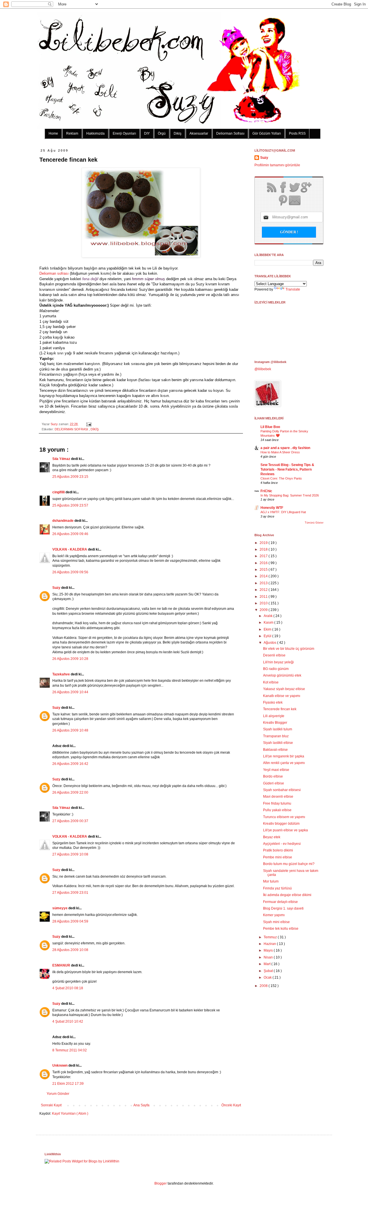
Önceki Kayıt (231, 1105)
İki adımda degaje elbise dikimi (287, 895)
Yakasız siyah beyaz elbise (284, 689)
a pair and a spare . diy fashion (285, 448)
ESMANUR (61, 965)
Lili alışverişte (273, 716)
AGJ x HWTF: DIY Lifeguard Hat (283, 512)
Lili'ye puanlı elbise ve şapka (285, 830)
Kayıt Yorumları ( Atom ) (70, 1114)
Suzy (55, 424)
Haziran (270, 944)
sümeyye (60, 908)
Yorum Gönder (58, 1094)
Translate (292, 289)
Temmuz (271, 937)
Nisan (269, 957)
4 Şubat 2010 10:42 (67, 1021)
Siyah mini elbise (276, 922)
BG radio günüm (276, 669)
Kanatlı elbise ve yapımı (281, 696)
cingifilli (59, 492)
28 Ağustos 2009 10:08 (70, 950)
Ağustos (270, 643)
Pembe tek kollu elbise (280, 929)
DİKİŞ (95, 429)
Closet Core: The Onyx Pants (281, 478)
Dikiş (177, 133)
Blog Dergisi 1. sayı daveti (283, 908)
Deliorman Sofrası (230, 133)
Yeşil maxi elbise (276, 770)
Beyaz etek (271, 837)
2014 (264, 576)
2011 (264, 597)
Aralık (268, 616)
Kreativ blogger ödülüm (281, 824)
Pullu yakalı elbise (277, 810)
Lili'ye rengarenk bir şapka (283, 756)
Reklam (72, 133)
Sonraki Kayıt (51, 1105)
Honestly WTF (271, 508)
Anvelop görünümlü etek (282, 675)
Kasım (269, 622)
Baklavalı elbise (275, 750)
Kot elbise (271, 682)
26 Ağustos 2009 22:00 (70, 792)
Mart (267, 964)
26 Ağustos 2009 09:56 (70, 572)
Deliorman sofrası (54, 273)
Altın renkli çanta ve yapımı (284, 763)
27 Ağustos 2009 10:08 (70, 854)
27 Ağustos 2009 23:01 (70, 893)
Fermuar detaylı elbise (280, 902)
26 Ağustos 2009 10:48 (70, 730)
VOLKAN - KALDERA (70, 549)
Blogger (160, 1183)
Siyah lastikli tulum (277, 729)
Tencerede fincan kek (279, 709)
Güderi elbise (273, 783)
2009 (264, 610)
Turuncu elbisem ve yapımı (284, 817)
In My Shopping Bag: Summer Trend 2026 (289, 495)
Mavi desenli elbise (278, 797)
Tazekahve (61, 674)
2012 (264, 590)
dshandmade (63, 521)
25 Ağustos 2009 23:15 (70, 477)
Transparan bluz (276, 736)
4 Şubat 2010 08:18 (67, 988)
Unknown (60, 1065)
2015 (264, 570)
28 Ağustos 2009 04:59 (70, 921)
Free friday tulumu (277, 803)
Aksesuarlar (198, 133)
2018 (264, 549)
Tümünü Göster (314, 522)
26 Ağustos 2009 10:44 (70, 692)
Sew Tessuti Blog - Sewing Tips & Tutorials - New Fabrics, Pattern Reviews (287, 469)
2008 (264, 986)
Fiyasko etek (273, 702)
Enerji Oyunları (124, 133)
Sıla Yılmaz (61, 459)
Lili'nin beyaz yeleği (278, 662)
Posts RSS (297, 133)
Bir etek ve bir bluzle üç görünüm (288, 649)
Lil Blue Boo (270, 427)
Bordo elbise (273, 776)
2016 (264, 563)
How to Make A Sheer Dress (280, 452)
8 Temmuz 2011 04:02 (69, 1050)
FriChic (266, 491)
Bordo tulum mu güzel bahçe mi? (289, 864)
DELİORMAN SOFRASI (72, 429)
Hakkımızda (95, 133)
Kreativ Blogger (275, 723)
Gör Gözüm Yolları (266, 133)
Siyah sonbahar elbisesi (282, 790)
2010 (264, 603)
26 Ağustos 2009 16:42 (70, 764)
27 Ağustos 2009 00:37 (70, 821)
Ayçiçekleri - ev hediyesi (282, 844)
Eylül (268, 636)
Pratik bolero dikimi (278, 850)
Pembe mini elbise (277, 857)
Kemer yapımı (274, 915)
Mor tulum (271, 881)
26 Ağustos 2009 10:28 (70, 659)
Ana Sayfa (141, 1105)
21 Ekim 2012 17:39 (68, 1084)
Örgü (162, 133)
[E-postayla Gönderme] (88, 424)
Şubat (269, 971)
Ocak (268, 977)
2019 (264, 543)
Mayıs (269, 950)
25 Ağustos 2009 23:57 (70, 505)
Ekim (268, 629)
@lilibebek (262, 369)
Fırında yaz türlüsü (277, 888)
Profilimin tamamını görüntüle (277, 165)
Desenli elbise (274, 655)
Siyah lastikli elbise (278, 743)
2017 (264, 556)
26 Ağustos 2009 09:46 (70, 534)
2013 (264, 583)
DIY (147, 133)
